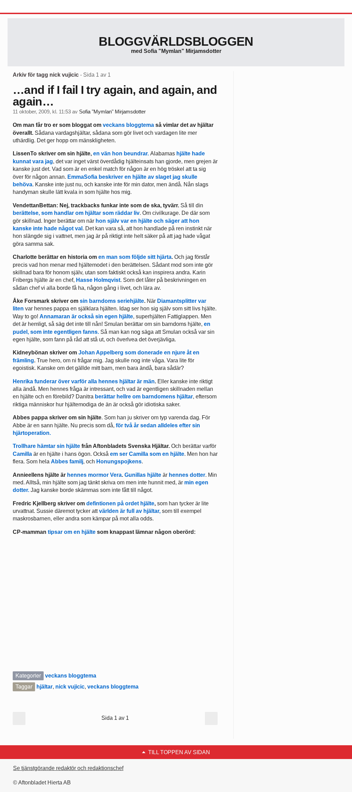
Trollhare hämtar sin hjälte (46, 446)
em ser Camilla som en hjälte (147, 454)
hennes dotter (187, 475)
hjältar (44, 687)
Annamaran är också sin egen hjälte (86, 316)
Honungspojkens (119, 461)
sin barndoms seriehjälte (112, 301)
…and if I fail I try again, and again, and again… (115, 95)
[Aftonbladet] (33, 7)
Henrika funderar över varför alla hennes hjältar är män (84, 381)
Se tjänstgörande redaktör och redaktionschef (68, 768)
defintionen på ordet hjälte (120, 503)
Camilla (22, 454)
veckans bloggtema (128, 125)
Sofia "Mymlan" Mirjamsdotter (112, 111)
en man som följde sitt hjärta (135, 257)
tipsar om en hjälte (72, 532)
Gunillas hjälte (142, 475)
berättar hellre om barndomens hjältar (144, 396)
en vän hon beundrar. (121, 153)
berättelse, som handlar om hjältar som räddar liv (76, 213)
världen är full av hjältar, (130, 511)
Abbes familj (67, 461)
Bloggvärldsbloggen (176, 41)
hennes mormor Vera (94, 475)
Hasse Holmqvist (98, 280)
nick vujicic (70, 687)
